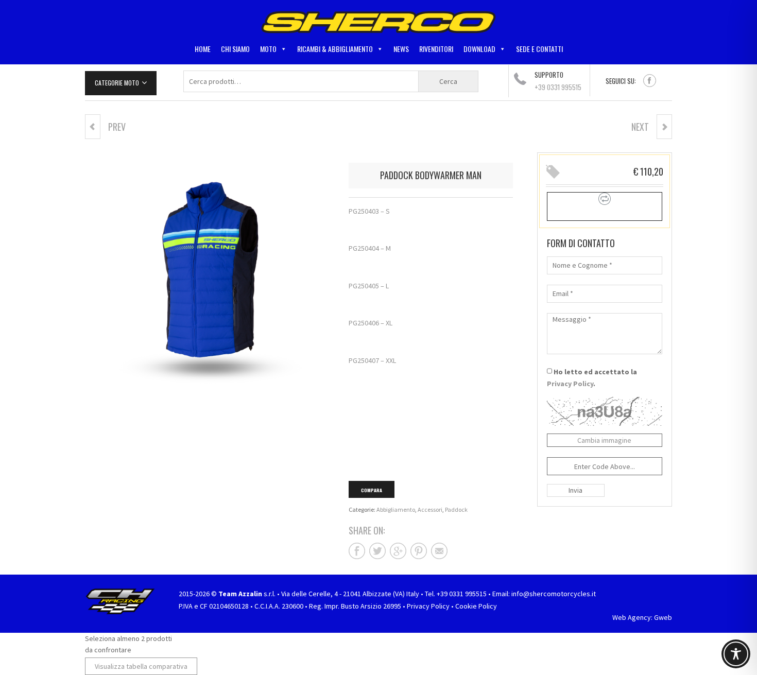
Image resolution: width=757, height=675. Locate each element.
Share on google (398, 551)
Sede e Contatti (539, 48)
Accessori (430, 509)
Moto (268, 48)
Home (203, 48)
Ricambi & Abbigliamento (335, 48)
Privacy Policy (570, 383)
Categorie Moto (117, 82)
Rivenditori (436, 48)
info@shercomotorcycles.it (553, 593)
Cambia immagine (604, 440)
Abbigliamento (395, 509)
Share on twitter (377, 551)
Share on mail (439, 551)
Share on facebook (357, 551)
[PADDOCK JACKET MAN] (664, 126)
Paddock (456, 509)
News (401, 48)
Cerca (448, 81)
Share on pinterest (418, 551)
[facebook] (649, 80)
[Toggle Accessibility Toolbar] (735, 654)
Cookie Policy (476, 606)
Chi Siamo (235, 48)
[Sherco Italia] (378, 21)
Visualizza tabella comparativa (141, 666)
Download (479, 48)
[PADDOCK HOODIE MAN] (92, 126)
